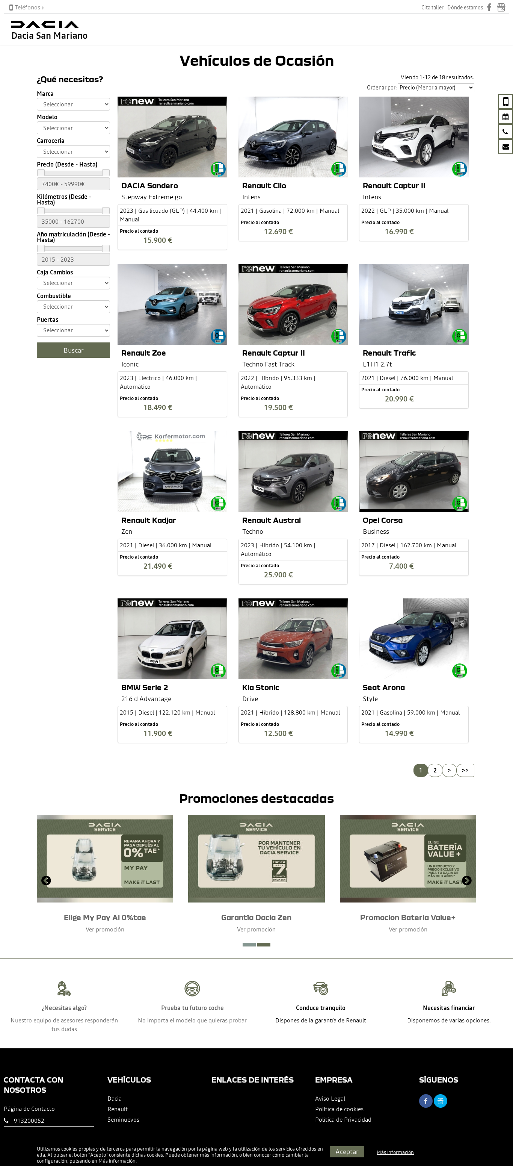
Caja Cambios (55, 272)
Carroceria (51, 141)
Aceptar (347, 1151)
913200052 (29, 1120)
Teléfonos (27, 7)
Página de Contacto (29, 1108)
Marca (45, 94)
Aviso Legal (330, 1098)
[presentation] (46, 881)
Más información (117, 1160)
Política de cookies (339, 1109)
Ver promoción (105, 929)
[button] (249, 944)
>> (465, 770)
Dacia (114, 1098)
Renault (117, 1109)
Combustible (54, 296)
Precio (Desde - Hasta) (67, 164)
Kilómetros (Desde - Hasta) (64, 199)
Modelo (47, 117)
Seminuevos (123, 1119)
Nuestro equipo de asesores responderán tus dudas (64, 1024)
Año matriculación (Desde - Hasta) (73, 237)
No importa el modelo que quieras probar (192, 1020)
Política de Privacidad (343, 1119)
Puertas (47, 320)
